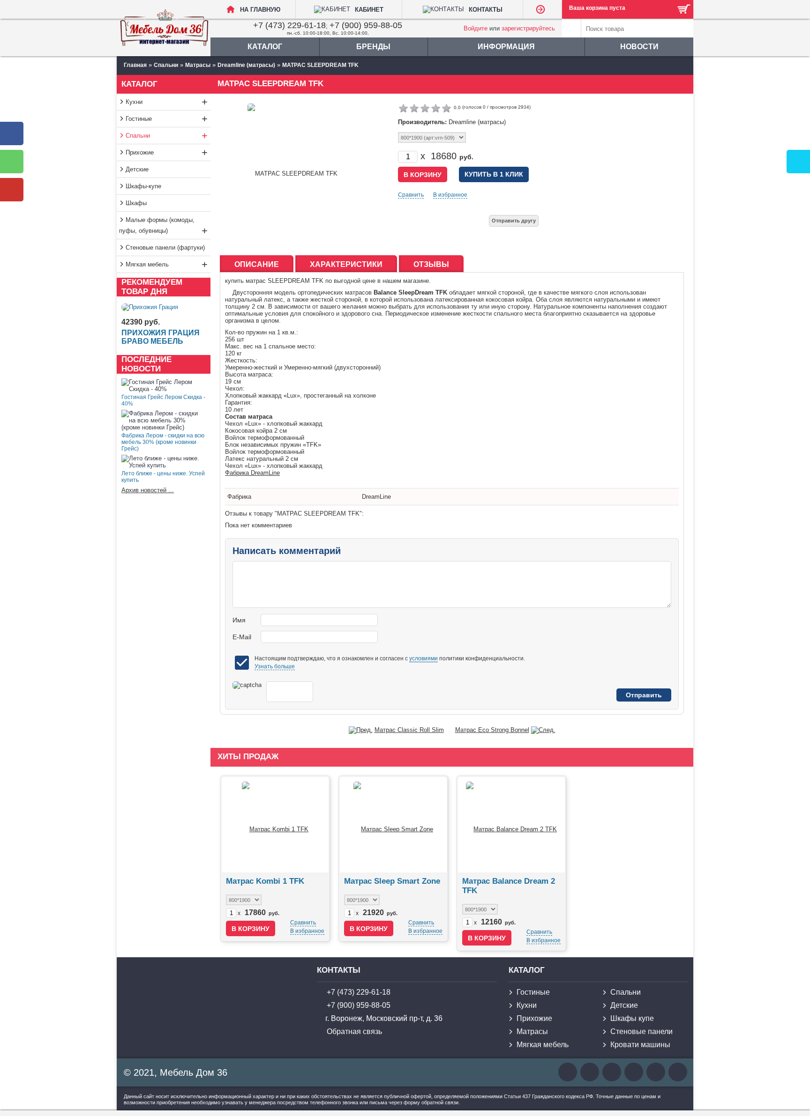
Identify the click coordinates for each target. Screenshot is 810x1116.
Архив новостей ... (147, 490)
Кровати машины (640, 1045)
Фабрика (239, 496)
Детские (137, 169)
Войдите (476, 28)
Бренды (373, 47)
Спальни (167, 135)
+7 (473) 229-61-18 (289, 25)
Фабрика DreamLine (252, 472)
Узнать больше (275, 666)
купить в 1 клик (494, 174)
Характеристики (346, 264)
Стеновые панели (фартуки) (165, 247)
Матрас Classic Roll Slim (409, 729)
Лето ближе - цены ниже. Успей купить (163, 476)
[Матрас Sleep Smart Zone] (393, 824)
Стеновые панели (641, 1031)
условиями (423, 658)
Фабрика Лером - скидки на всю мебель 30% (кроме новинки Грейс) (162, 442)
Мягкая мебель (167, 264)
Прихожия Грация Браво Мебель (160, 337)
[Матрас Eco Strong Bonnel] (543, 729)
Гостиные (167, 119)
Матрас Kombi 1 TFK (265, 881)
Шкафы (136, 203)
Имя (239, 620)
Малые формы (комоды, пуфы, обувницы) (163, 226)
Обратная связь (354, 1031)
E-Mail (241, 637)
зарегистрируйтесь (528, 28)
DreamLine (376, 496)
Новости (639, 47)
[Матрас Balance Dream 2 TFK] (511, 824)
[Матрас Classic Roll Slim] (361, 729)
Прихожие (167, 152)
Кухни (167, 102)
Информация (506, 47)
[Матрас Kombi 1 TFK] (275, 824)
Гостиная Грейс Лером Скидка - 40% (163, 400)
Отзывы (431, 264)
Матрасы (532, 1031)
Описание (256, 264)
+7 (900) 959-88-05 (366, 25)
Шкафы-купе (143, 186)
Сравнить (411, 195)
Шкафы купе (632, 1018)
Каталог (265, 47)
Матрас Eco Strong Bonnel (492, 729)
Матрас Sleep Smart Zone (392, 881)
